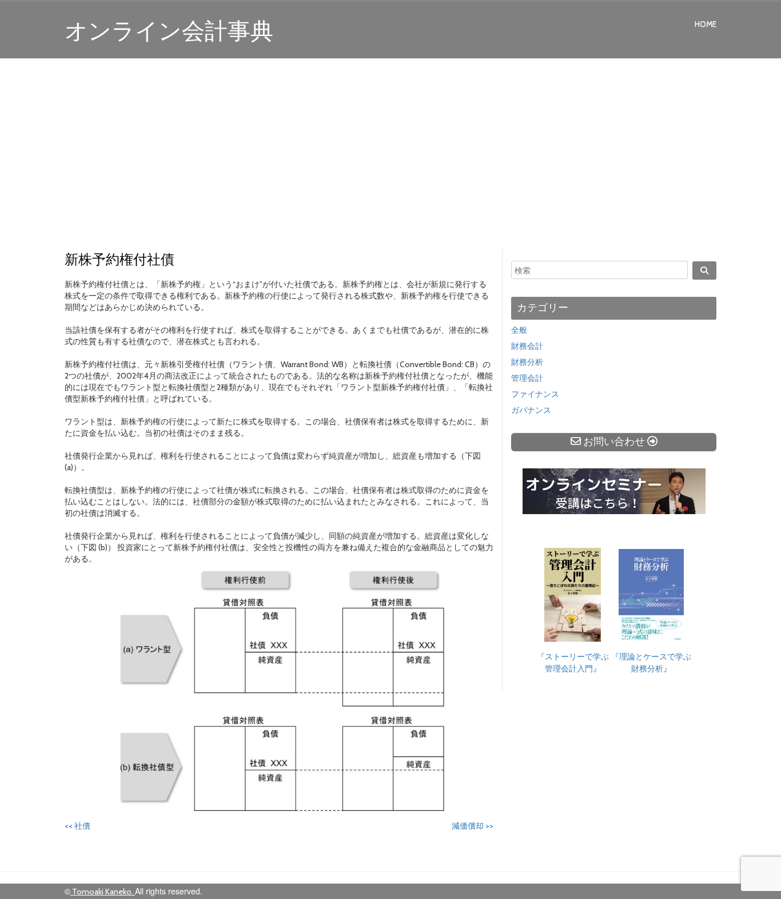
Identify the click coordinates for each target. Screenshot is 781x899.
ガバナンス (531, 410)
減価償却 (472, 826)
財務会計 (527, 346)
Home (705, 24)
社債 (77, 826)
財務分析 (527, 362)
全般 (519, 330)
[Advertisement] (390, 155)
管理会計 (527, 378)
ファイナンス (535, 394)
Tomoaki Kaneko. (102, 891)
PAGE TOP (752, 861)
